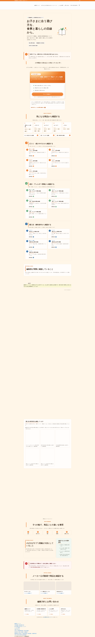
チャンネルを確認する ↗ (28, 593)
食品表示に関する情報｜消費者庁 (21, 632)
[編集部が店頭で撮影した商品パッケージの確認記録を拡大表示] (32, 455)
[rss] (79, 0)
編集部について (18, 623)
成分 (30, 129)
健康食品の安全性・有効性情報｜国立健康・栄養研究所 (26, 633)
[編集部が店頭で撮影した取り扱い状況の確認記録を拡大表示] (47, 437)
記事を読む (31, 155)
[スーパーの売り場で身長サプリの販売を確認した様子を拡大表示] (32, 437)
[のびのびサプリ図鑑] (23, 5)
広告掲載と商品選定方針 (19, 625)
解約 (26, 131)
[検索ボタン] (79, 5)
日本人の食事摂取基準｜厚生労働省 (22, 630)
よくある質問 (17, 627)
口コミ (26, 129)
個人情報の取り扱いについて (48, 617)
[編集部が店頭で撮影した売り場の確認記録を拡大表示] (62, 437)
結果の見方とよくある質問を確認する (38, 107)
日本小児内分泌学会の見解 (35, 567)
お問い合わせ (17, 629)
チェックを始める (46, 94)
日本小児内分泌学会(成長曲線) (20, 634)
